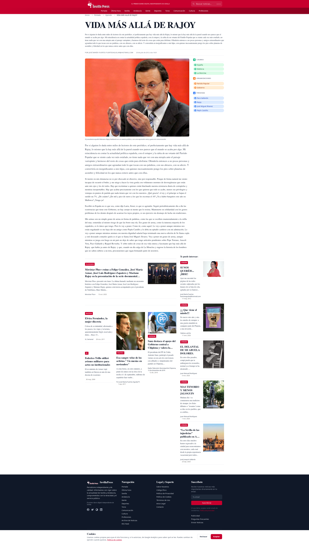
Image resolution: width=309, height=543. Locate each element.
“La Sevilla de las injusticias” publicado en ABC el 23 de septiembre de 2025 (190, 438)
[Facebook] (88, 509)
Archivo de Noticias (129, 520)
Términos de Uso (163, 500)
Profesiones (203, 11)
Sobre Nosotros (162, 487)
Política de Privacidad (165, 493)
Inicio (87, 15)
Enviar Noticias (197, 522)
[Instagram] (97, 509)
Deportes (158, 11)
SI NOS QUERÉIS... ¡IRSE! (187, 270)
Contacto (160, 507)
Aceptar (216, 536)
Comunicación (179, 11)
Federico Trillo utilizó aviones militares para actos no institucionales (97, 361)
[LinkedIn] (101, 509)
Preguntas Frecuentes (200, 519)
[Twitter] (92, 509)
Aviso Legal (160, 503)
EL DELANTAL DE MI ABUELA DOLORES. (190, 350)
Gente (147, 11)
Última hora (116, 11)
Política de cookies (114, 540)
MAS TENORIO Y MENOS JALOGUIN (189, 390)
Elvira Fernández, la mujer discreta (96, 320)
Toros (167, 11)
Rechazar (203, 536)
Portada (104, 11)
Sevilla (127, 11)
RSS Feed (125, 524)
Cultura (192, 11)
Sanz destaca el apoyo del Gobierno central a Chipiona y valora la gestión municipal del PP (162, 346)
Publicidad (195, 516)
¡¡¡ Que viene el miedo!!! (188, 311)
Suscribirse (206, 503)
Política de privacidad (207, 511)
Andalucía (137, 11)
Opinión (108, 15)
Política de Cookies (163, 497)
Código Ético (161, 490)
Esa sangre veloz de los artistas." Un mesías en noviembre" (129, 361)
